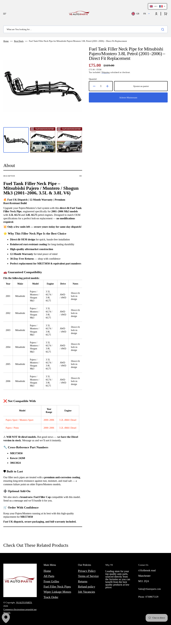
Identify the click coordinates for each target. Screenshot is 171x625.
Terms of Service (88, 576)
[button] (4, 13)
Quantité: (93, 79)
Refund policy (86, 586)
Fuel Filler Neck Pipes (57, 586)
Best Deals (19, 41)
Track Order (51, 597)
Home (6, 41)
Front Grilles (51, 581)
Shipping (106, 72)
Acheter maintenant (128, 97)
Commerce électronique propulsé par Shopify (20, 611)
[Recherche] (163, 29)
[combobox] (85, 29)
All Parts (49, 576)
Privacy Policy (87, 571)
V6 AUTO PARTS (24, 602)
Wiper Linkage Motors (57, 591)
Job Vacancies (86, 591)
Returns (82, 581)
